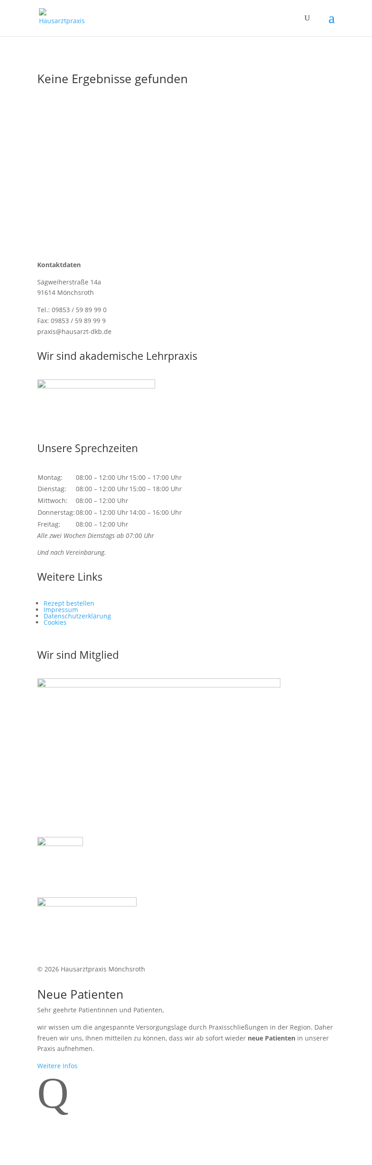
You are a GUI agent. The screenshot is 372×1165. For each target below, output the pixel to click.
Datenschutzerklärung (77, 616)
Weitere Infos (57, 1065)
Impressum (61, 609)
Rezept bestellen (69, 603)
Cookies (55, 622)
